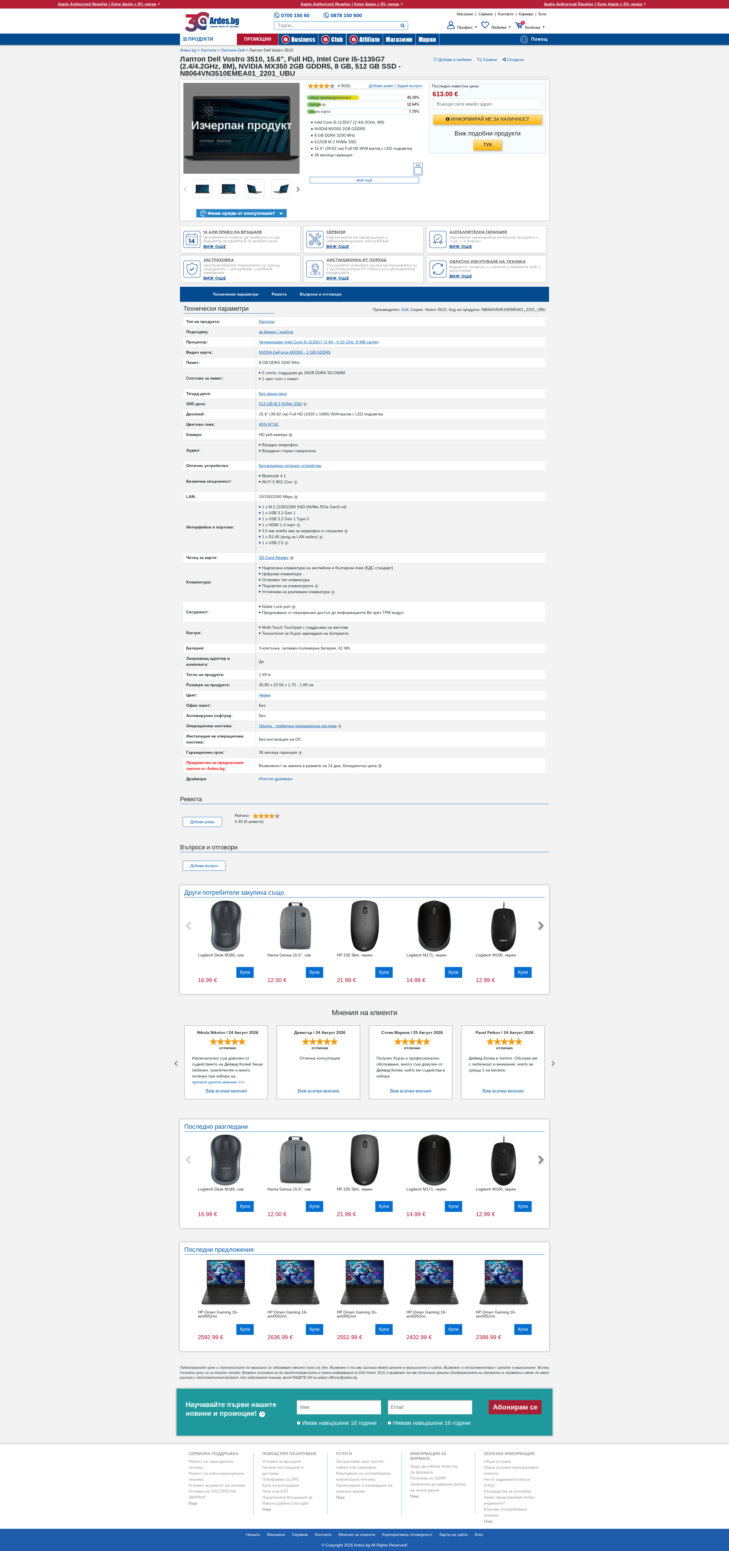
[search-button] (402, 25)
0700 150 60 (295, 15)
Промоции (257, 39)
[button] (462, 27)
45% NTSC (269, 424)
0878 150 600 (346, 15)
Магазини (465, 14)
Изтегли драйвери (275, 778)
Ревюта (279, 294)
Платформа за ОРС (280, 1479)
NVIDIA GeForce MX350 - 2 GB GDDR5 (295, 352)
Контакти (505, 14)
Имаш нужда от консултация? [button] (240, 213)
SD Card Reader (274, 557)
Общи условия (497, 1461)
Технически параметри (236, 294)
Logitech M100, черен (496, 955)
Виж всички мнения (226, 1091)
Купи (245, 972)
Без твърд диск (273, 393)
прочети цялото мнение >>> (218, 1082)
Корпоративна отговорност (407, 1534)
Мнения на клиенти (357, 1534)
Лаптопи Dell (233, 50)
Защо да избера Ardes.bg (434, 1466)
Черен (265, 695)
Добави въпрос (204, 865)
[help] (262, 1413)
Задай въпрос (410, 85)
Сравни (489, 59)
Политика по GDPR (428, 1478)
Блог (542, 14)
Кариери (526, 14)
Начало (253, 1534)
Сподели (515, 59)
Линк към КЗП (275, 1491)
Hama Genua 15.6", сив (289, 955)
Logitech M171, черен (426, 955)
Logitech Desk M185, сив (220, 955)
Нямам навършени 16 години (430, 1423)
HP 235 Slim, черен (354, 955)
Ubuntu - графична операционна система (298, 726)
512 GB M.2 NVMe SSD (280, 403)
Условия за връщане (281, 1461)
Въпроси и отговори (321, 294)
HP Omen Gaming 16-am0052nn (218, 1314)
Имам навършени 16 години (338, 1423)
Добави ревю (381, 85)
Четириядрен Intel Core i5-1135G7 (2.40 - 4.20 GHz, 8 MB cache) (319, 342)
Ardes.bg (188, 50)
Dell (405, 309)
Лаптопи (208, 50)
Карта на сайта (453, 1534)
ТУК (487, 144)
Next (298, 189)
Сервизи (485, 14)
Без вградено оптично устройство (290, 465)
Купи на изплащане (280, 1485)
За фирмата (421, 1472)
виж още (364, 180)
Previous (185, 189)
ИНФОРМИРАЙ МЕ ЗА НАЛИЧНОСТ (489, 119)
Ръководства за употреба (507, 1491)
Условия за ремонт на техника (217, 1485)
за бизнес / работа (276, 331)
